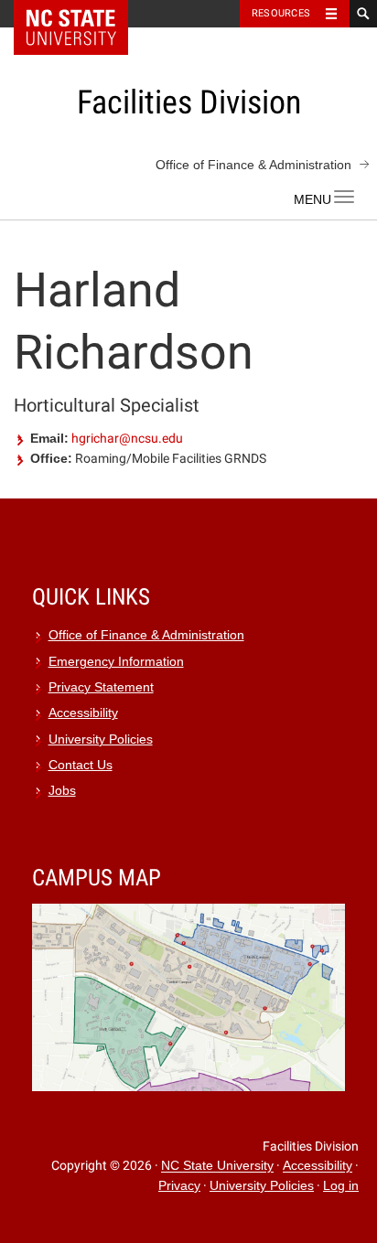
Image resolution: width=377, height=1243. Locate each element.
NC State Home (82, 13)
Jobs (62, 791)
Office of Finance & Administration (253, 164)
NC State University (217, 1166)
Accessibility (83, 713)
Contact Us (80, 765)
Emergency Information (116, 662)
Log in (341, 1186)
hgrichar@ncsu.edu (127, 438)
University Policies (100, 739)
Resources (281, 13)
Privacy (179, 1186)
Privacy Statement (101, 687)
